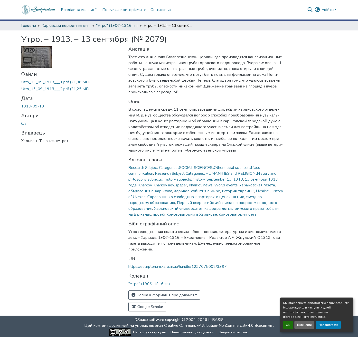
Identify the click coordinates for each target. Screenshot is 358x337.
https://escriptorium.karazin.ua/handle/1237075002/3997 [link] (177, 266)
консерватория (233, 214)
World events (226, 185)
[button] (38, 10)
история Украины (238, 191)
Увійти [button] (328, 9)
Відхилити (304, 325)
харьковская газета (257, 185)
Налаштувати (328, 325)
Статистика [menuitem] (161, 9)
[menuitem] (123, 9)
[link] (71, 82)
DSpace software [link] (149, 319)
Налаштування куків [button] (149, 332)
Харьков (181, 191)
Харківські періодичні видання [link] (66, 25)
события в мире (205, 191)
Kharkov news (201, 185)
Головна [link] (28, 25)
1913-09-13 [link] (32, 106)
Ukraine (262, 191)
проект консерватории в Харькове (185, 214)
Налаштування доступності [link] (192, 332)
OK (288, 325)
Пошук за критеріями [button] (122, 9)
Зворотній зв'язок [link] (233, 332)
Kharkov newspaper (170, 185)
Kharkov (145, 185)
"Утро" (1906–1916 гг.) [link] (117, 25)
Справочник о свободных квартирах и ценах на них (195, 197)
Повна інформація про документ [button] (166, 295)
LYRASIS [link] (216, 319)
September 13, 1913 (225, 179)
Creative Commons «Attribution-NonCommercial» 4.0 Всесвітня (218, 325)
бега (252, 214)
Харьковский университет (178, 208)
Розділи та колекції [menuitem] (78, 9)
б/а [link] (24, 123)
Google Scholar (149, 306)
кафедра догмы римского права (234, 208)
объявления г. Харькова (150, 191)
